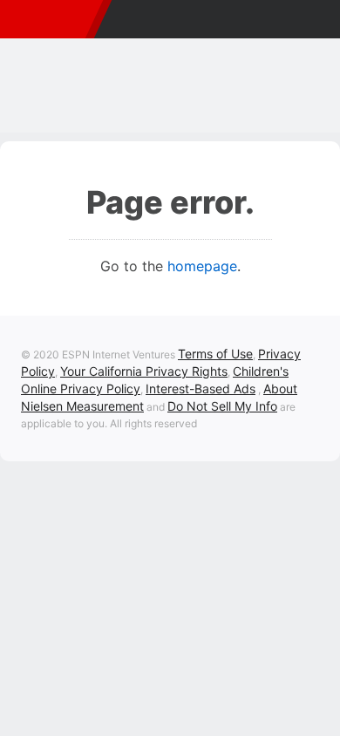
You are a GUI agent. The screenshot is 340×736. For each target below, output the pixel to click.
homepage (202, 266)
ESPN (47, 19)
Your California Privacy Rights (144, 371)
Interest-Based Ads (200, 388)
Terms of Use (215, 353)
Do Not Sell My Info (222, 406)
